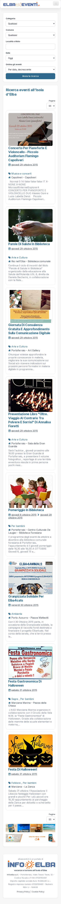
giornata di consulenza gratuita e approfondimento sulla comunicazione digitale (29, 329)
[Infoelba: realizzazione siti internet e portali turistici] (31, 864)
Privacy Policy (23, 891)
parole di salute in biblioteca (29, 244)
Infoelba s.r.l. (13, 874)
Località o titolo (13, 41)
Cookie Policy (38, 891)
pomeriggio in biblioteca (26, 510)
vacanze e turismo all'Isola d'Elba (30, 870)
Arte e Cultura (19, 257)
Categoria (10, 18)
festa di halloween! (22, 769)
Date (8, 53)
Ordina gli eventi (14, 64)
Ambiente (16, 613)
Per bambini (18, 525)
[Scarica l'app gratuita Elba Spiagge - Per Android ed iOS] (30, 837)
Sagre (14, 698)
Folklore (16, 782)
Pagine (52, 101)
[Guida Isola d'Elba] (30, 827)
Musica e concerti (21, 173)
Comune (10, 30)
